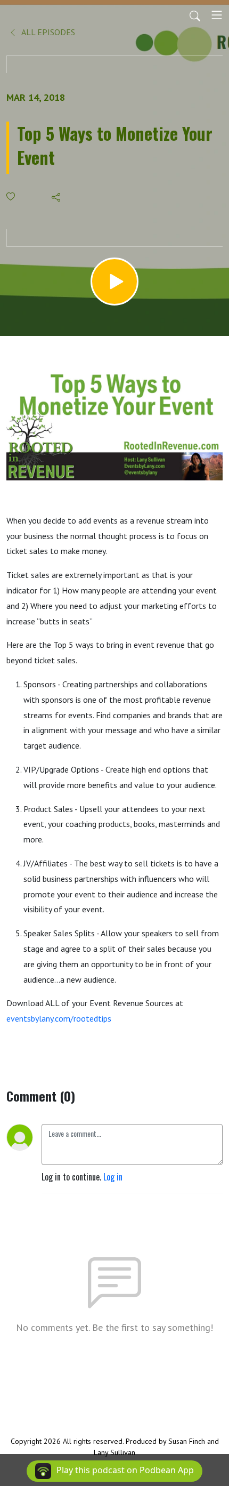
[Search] (195, 15)
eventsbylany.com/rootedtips (58, 1018)
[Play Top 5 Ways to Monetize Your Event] (114, 282)
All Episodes (47, 32)
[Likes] (11, 196)
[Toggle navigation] (217, 15)
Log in (112, 1176)
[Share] (57, 197)
